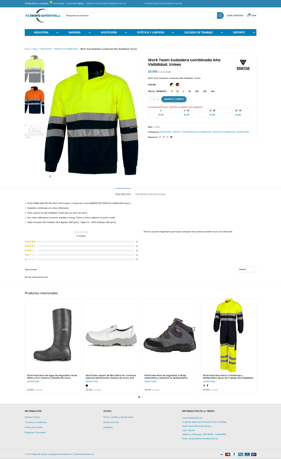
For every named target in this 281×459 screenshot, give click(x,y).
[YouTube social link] (171, 137)
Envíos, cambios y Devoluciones (118, 417)
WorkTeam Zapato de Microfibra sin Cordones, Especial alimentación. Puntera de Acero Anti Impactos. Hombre (111, 378)
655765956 (208, 434)
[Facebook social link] (160, 137)
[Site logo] (43, 15)
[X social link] (164, 137)
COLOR (151, 84)
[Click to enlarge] (50, 176)
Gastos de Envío (111, 422)
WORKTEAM (243, 132)
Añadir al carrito (174, 99)
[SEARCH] (220, 15)
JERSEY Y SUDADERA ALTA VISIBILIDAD (191, 132)
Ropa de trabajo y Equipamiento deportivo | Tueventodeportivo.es (63, 454)
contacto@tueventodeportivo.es (203, 438)
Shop (35, 49)
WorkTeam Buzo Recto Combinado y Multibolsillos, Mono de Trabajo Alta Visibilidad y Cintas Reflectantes (228, 378)
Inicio (27, 49)
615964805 (220, 434)
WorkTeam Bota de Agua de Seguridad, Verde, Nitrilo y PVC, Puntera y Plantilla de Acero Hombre (52, 378)
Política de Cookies (34, 427)
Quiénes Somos (32, 417)
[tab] (123, 192)
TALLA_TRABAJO (157, 91)
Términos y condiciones (36, 422)
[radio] (172, 85)
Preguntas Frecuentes (35, 432)
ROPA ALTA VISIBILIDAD (65, 49)
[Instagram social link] (167, 137)
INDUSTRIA (45, 49)
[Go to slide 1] (139, 397)
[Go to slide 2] (142, 397)
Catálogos (108, 427)
